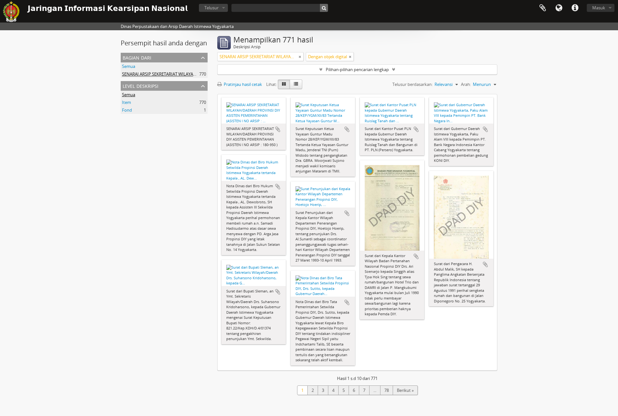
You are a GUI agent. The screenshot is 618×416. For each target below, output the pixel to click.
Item (126, 102)
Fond (127, 110)
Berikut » (405, 390)
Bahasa (559, 8)
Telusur (211, 8)
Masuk (598, 8)
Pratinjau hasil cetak (242, 84)
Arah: (466, 84)
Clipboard (543, 8)
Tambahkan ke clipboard (278, 129)
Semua (128, 66)
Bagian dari (137, 57)
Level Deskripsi (140, 85)
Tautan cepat (575, 8)
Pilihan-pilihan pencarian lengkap (357, 69)
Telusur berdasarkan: (412, 84)
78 (386, 390)
